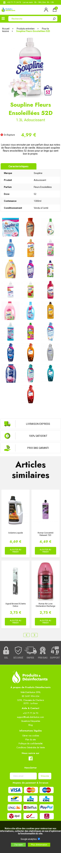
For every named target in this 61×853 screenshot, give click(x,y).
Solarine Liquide (15, 533)
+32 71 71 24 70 (14, 2)
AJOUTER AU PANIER (15, 551)
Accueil (5, 28)
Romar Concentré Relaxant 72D (45, 534)
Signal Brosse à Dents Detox (15, 604)
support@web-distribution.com (30, 717)
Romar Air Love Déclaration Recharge (45, 604)
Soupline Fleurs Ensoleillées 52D (33, 31)
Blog (30, 725)
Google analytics (29, 839)
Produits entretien (26, 28)
